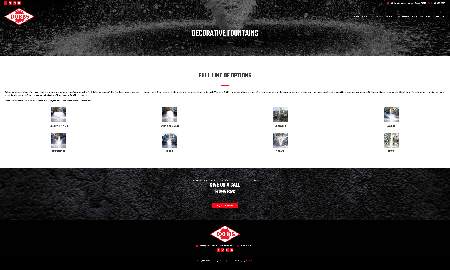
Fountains (417, 16)
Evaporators (402, 16)
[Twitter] (10, 3)
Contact (439, 16)
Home (356, 16)
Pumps (377, 16)
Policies (230, 261)
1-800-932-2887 (225, 191)
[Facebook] (5, 3)
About (365, 16)
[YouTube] (19, 3)
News (429, 16)
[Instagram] (14, 3)
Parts (389, 16)
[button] (370, 16)
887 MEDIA (249, 261)
